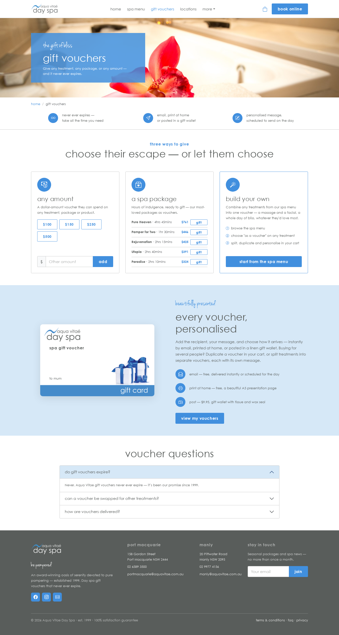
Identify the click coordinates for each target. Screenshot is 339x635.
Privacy (302, 620)
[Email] (57, 597)
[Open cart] (265, 9)
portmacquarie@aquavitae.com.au (155, 574)
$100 (47, 224)
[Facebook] (35, 597)
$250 (91, 224)
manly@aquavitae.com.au (221, 574)
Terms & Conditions (270, 620)
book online (290, 8)
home (35, 104)
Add (103, 261)
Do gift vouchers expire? (87, 471)
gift (199, 222)
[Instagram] (46, 597)
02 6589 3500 (137, 567)
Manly (206, 544)
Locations (188, 9)
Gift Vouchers (162, 9)
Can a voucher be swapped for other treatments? (112, 498)
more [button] (207, 9)
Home (115, 9)
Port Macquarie (144, 544)
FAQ (290, 620)
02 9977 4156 (209, 567)
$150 (69, 224)
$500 (47, 236)
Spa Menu (136, 9)
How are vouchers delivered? (92, 511)
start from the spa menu (263, 261)
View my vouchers (199, 418)
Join (298, 571)
